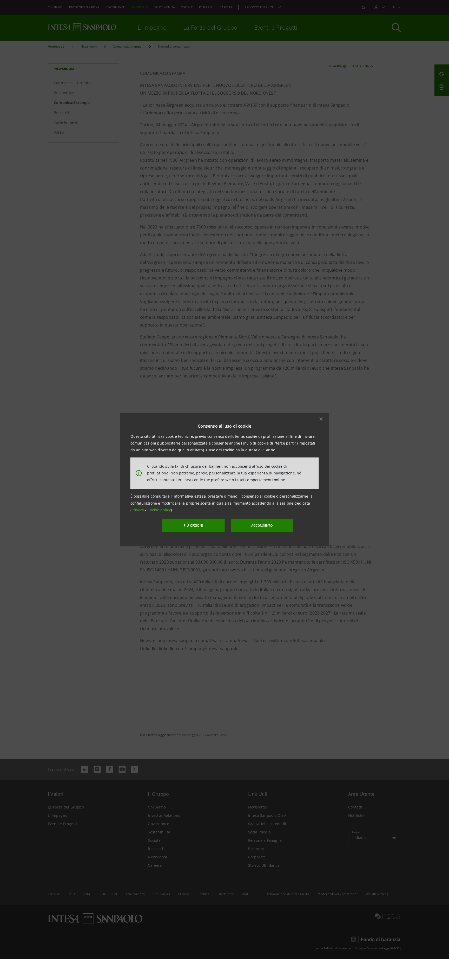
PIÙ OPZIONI (193, 525)
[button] (321, 419)
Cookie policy (159, 509)
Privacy (138, 509)
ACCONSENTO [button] (262, 525)
